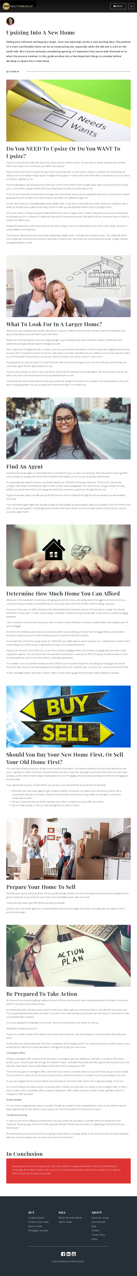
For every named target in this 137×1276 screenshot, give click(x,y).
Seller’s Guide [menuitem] (65, 1221)
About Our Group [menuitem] (100, 1217)
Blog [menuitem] (94, 1226)
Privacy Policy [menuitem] (98, 1234)
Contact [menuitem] (95, 1230)
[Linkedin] (68, 1254)
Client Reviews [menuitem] (99, 1221)
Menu (119, 6)
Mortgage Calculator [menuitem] (38, 1230)
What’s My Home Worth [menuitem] (70, 1217)
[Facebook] (63, 1254)
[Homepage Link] (18, 6)
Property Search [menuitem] (36, 1217)
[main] (68, 598)
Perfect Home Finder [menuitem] (38, 1221)
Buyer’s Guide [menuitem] (35, 1226)
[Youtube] (74, 1254)
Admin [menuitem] (95, 1239)
